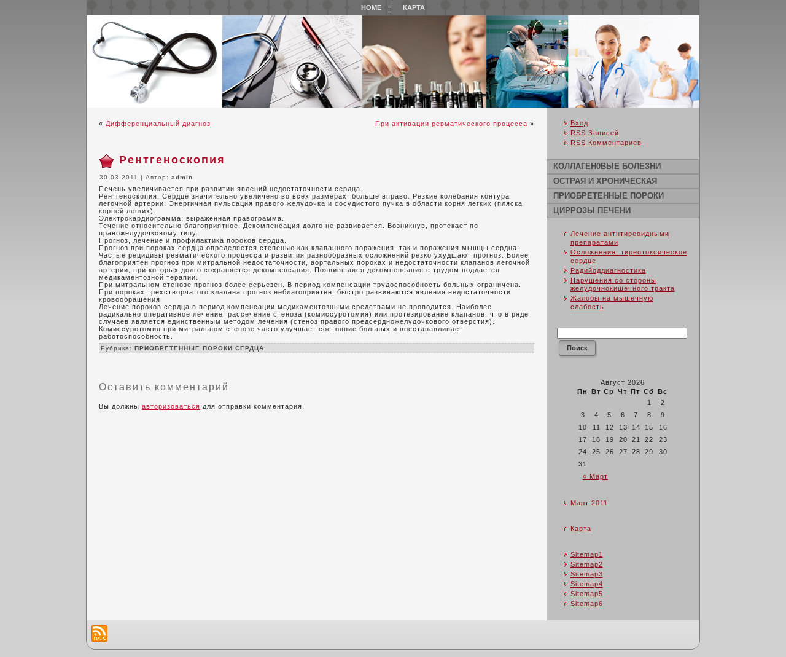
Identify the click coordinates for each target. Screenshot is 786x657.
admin (182, 177)
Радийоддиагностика (608, 270)
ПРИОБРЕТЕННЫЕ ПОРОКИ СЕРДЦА (199, 348)
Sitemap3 (586, 574)
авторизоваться (171, 406)
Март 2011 (589, 502)
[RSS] (99, 633)
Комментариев (606, 142)
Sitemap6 (586, 603)
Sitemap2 (586, 564)
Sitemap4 (586, 584)
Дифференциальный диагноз (158, 123)
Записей (594, 132)
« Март (595, 476)
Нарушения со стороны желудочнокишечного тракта (622, 285)
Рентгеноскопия (172, 160)
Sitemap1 (586, 554)
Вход (579, 123)
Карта (580, 528)
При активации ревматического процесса (451, 123)
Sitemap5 (586, 593)
